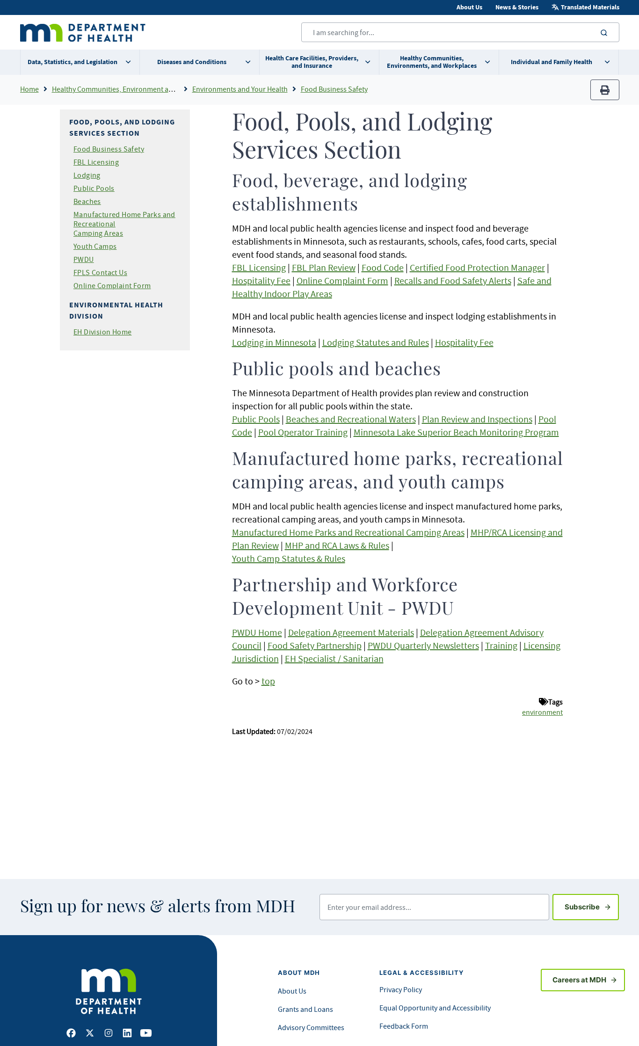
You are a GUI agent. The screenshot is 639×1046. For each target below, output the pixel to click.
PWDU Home (257, 632)
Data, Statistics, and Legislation (72, 62)
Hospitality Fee (261, 280)
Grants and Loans (305, 1009)
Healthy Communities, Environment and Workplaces (133, 89)
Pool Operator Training (303, 432)
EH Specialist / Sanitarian (334, 658)
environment (542, 712)
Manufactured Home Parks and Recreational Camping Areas (348, 532)
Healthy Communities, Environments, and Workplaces (432, 62)
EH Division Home (102, 331)
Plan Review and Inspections (477, 419)
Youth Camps (94, 246)
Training (501, 645)
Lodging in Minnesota (274, 342)
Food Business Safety (334, 89)
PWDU (83, 259)
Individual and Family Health (551, 62)
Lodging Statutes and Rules (375, 342)
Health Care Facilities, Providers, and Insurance (311, 62)
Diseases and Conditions (191, 62)
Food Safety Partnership (315, 645)
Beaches (87, 201)
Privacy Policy (400, 989)
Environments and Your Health (240, 89)
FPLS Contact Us (100, 272)
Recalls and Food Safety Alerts (452, 280)
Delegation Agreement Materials (351, 632)
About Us (469, 7)
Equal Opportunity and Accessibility (435, 1007)
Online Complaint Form (112, 285)
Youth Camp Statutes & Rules (288, 558)
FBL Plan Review (324, 267)
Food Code (383, 267)
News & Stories (516, 7)
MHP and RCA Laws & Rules (337, 545)
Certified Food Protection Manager (477, 267)
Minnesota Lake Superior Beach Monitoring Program (456, 432)
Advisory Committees (311, 1027)
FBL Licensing (96, 162)
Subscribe (592, 906)
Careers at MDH (579, 979)
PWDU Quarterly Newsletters (423, 645)
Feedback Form (403, 1026)
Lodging (87, 175)
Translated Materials (590, 7)
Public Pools (94, 188)
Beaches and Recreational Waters (351, 419)
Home (29, 89)
